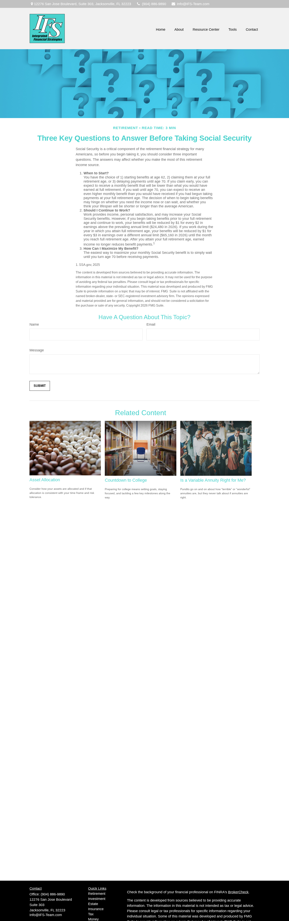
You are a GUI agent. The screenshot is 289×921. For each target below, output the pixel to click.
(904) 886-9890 (154, 4)
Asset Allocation (44, 479)
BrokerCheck (238, 892)
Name (34, 324)
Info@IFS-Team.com (193, 4)
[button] (160, 29)
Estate (93, 904)
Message (36, 350)
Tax (91, 914)
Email (150, 324)
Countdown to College (126, 480)
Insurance (96, 909)
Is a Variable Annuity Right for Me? (213, 480)
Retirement (96, 894)
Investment (96, 899)
